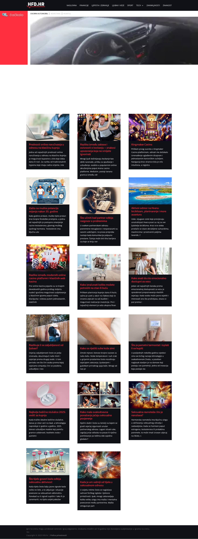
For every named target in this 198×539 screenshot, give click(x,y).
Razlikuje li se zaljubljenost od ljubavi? (46, 346)
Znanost (167, 5)
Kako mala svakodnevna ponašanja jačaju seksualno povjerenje (96, 415)
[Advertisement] (99, 86)
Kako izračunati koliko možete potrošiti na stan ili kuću (97, 286)
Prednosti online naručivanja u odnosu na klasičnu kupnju (46, 146)
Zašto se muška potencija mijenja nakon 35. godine (43, 210)
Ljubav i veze (118, 5)
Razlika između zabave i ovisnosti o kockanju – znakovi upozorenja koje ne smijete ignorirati (97, 149)
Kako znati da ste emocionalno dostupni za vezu (148, 280)
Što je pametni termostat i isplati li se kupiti (150, 346)
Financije (84, 5)
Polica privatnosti (58, 535)
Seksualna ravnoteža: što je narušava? (147, 413)
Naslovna (72, 5)
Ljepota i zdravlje (100, 5)
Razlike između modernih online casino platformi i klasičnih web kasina (47, 278)
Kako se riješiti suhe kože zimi (97, 348)
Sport (130, 5)
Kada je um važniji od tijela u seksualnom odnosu (96, 483)
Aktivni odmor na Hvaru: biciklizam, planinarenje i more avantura (148, 211)
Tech (138, 5)
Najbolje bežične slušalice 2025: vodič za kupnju (47, 413)
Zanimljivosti (153, 5)
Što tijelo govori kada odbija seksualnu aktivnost (45, 480)
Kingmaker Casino (141, 144)
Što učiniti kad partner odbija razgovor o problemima (96, 219)
